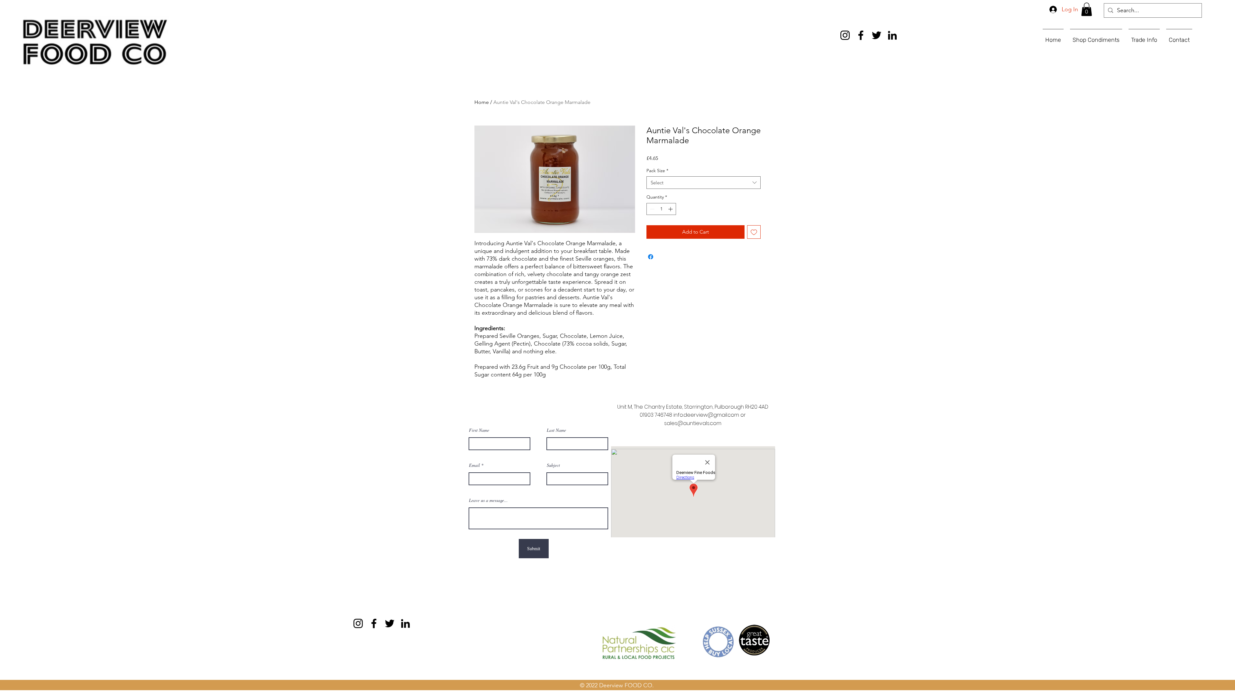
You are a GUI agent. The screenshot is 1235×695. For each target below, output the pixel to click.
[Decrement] (651, 209)
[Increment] (671, 209)
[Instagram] (845, 35)
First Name (479, 430)
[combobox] (703, 182)
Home (481, 102)
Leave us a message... (488, 500)
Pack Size (657, 170)
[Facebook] (861, 35)
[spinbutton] (661, 209)
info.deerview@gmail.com (706, 415)
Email (474, 465)
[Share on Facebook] (650, 257)
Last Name (556, 430)
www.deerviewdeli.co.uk (336, 633)
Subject (553, 465)
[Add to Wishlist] (754, 232)
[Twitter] (876, 35)
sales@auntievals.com (692, 423)
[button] (1086, 9)
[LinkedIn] (892, 35)
